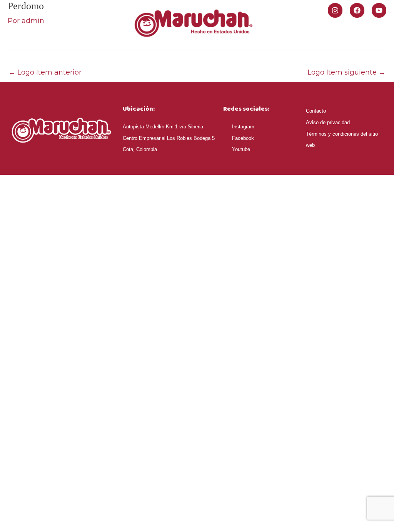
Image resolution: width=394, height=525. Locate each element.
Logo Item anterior (45, 72)
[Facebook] (357, 10)
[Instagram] (335, 10)
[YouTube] (379, 10)
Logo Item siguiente (346, 72)
